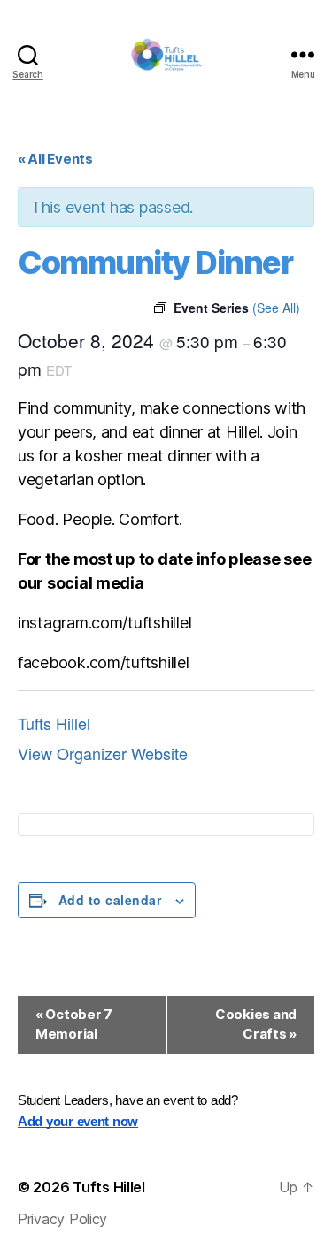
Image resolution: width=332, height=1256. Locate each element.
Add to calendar (109, 900)
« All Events (55, 158)
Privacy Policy (62, 1219)
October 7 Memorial (73, 1024)
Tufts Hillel (54, 723)
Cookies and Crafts (256, 1024)
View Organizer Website (103, 753)
